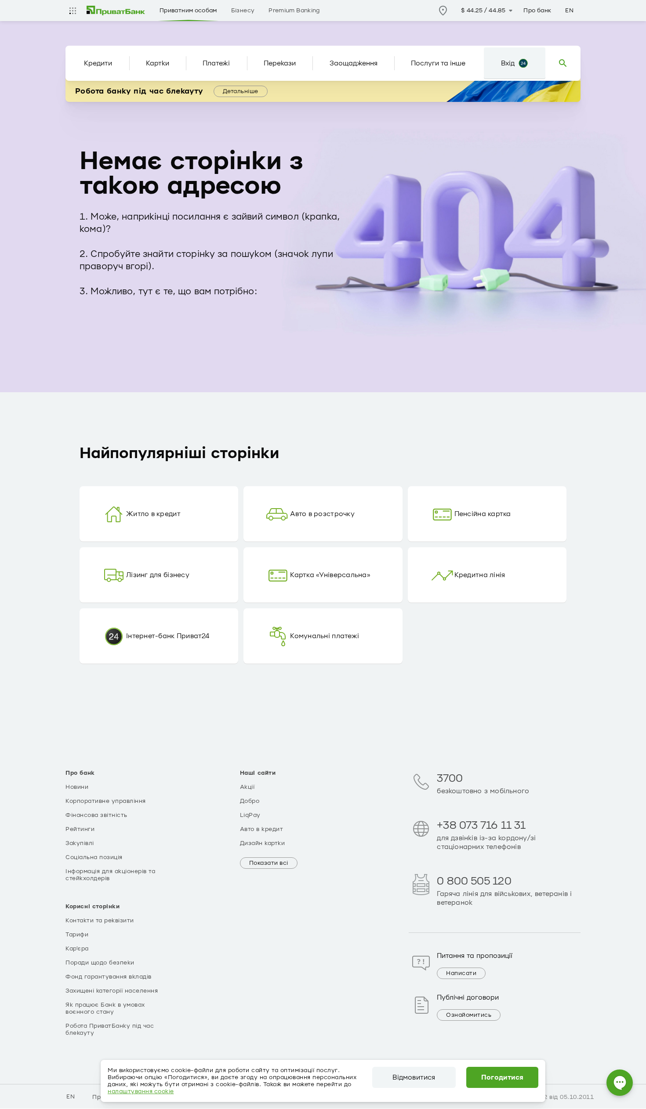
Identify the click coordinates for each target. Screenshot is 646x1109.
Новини (76, 787)
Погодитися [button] (502, 1077)
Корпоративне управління (105, 801)
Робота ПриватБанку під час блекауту (109, 1029)
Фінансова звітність (96, 815)
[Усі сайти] (72, 11)
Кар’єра (77, 948)
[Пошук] (563, 63)
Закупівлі (79, 843)
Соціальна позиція (94, 857)
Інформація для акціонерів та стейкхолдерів (110, 875)
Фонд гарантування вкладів (108, 976)
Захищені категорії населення (111, 990)
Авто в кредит (261, 829)
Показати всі (268, 863)
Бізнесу (243, 10)
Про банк (537, 10)
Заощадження (353, 63)
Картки (157, 63)
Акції (247, 787)
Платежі (216, 63)
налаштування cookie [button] (141, 1091)
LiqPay (250, 815)
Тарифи (76, 934)
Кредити (98, 63)
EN (569, 10)
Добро (250, 801)
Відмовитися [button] (413, 1077)
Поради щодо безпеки (99, 962)
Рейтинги (79, 829)
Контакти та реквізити (99, 920)
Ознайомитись (468, 1015)
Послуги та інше (438, 63)
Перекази (280, 63)
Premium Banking (294, 10)
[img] (116, 10)
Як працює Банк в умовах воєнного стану (105, 1008)
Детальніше (240, 91)
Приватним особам (188, 10)
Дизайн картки (262, 843)
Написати (461, 973)
